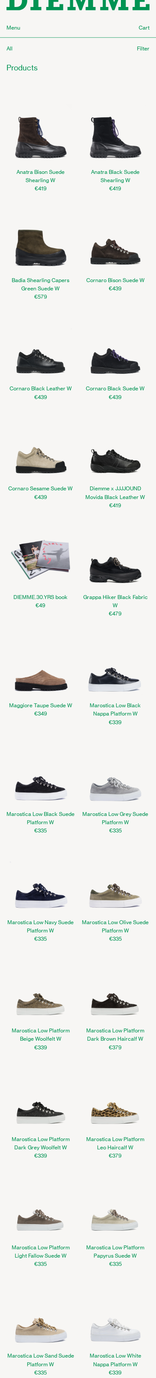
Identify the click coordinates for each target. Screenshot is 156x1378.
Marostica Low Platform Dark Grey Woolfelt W (41, 1143)
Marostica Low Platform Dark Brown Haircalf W (115, 1034)
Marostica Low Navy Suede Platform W (40, 926)
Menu (13, 27)
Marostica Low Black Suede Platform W (40, 818)
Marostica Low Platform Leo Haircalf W (115, 1143)
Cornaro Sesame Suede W (40, 488)
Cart (144, 27)
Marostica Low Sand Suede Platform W (40, 1359)
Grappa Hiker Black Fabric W (115, 601)
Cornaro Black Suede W (115, 388)
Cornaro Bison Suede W (115, 280)
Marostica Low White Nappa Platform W (115, 1359)
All (9, 48)
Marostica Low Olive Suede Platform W (115, 926)
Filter (143, 48)
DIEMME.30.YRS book (40, 597)
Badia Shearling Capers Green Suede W (40, 284)
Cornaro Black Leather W (41, 388)
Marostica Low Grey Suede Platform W (115, 818)
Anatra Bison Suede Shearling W (40, 176)
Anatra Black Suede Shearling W (115, 176)
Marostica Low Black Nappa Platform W (115, 709)
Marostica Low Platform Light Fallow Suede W (41, 1251)
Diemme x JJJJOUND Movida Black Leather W (115, 492)
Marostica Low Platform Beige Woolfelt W (41, 1034)
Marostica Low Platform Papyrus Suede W (115, 1251)
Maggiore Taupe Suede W (40, 705)
